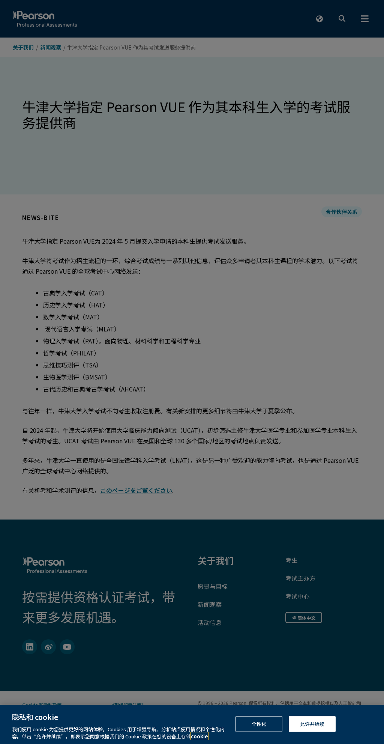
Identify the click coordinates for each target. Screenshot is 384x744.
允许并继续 (312, 723)
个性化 (259, 723)
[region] (192, 724)
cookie (199, 736)
